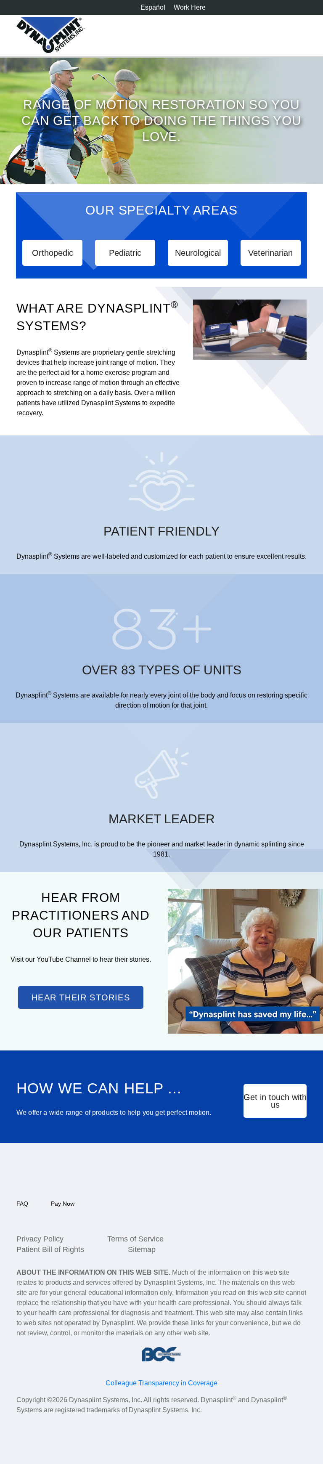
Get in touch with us (275, 1101)
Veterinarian (270, 252)
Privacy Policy (40, 1239)
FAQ (22, 1203)
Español (152, 7)
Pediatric (125, 252)
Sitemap (142, 1249)
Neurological (198, 252)
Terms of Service (135, 1239)
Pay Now (62, 1203)
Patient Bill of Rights (50, 1249)
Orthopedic (52, 252)
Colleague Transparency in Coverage (161, 1383)
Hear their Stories (81, 997)
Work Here (190, 7)
